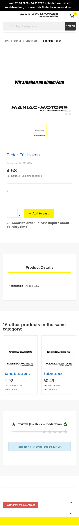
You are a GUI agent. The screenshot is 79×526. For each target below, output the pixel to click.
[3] (55, 432)
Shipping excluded (32, 175)
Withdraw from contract (21, 504)
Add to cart (41, 213)
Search (70, 26)
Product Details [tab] (39, 267)
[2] (49, 432)
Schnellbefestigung (17, 373)
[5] (65, 432)
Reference (15, 286)
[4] (60, 432)
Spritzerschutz (53, 373)
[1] (44, 432)
